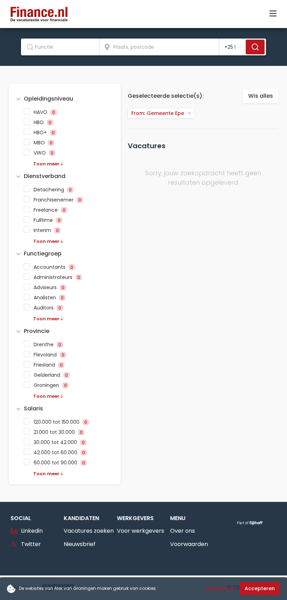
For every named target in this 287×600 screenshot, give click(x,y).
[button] (65, 98)
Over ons (182, 531)
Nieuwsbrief (80, 544)
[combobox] (60, 47)
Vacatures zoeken (89, 531)
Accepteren (260, 588)
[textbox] (60, 47)
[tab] (65, 98)
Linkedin (32, 531)
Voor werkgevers (140, 531)
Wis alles (260, 96)
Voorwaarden (189, 544)
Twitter (31, 544)
